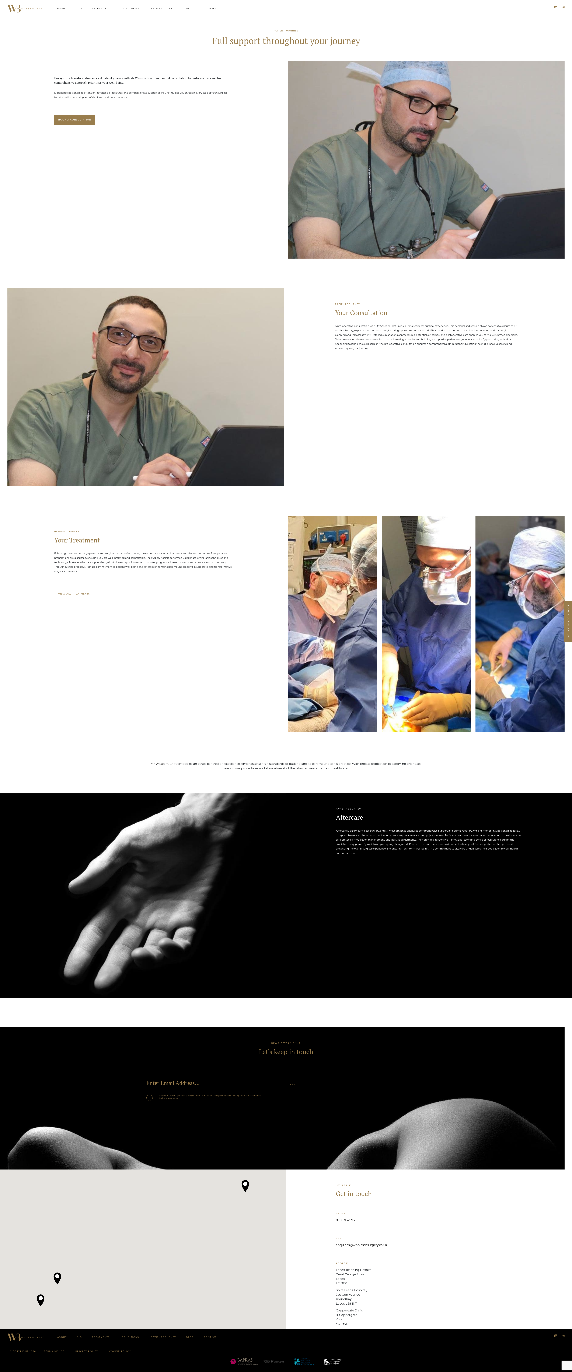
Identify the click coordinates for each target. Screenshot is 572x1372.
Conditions (130, 8)
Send (294, 1085)
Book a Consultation (74, 120)
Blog (190, 8)
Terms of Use (54, 1351)
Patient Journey (163, 8)
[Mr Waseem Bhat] (26, 8)
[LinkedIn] (555, 7)
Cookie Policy (120, 1351)
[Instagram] (563, 7)
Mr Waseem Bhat (164, 764)
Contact (210, 8)
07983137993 (345, 1220)
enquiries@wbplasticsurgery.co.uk (361, 1245)
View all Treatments (74, 594)
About (62, 8)
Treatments (101, 8)
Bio (79, 8)
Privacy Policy (86, 1351)
